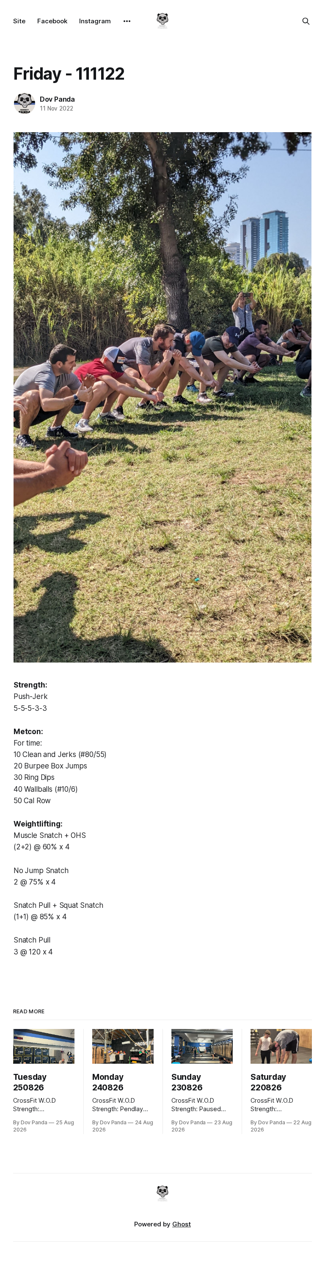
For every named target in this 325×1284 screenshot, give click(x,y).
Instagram (95, 21)
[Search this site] (306, 21)
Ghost (181, 1224)
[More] (127, 21)
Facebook (52, 21)
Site (19, 21)
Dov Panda (57, 99)
